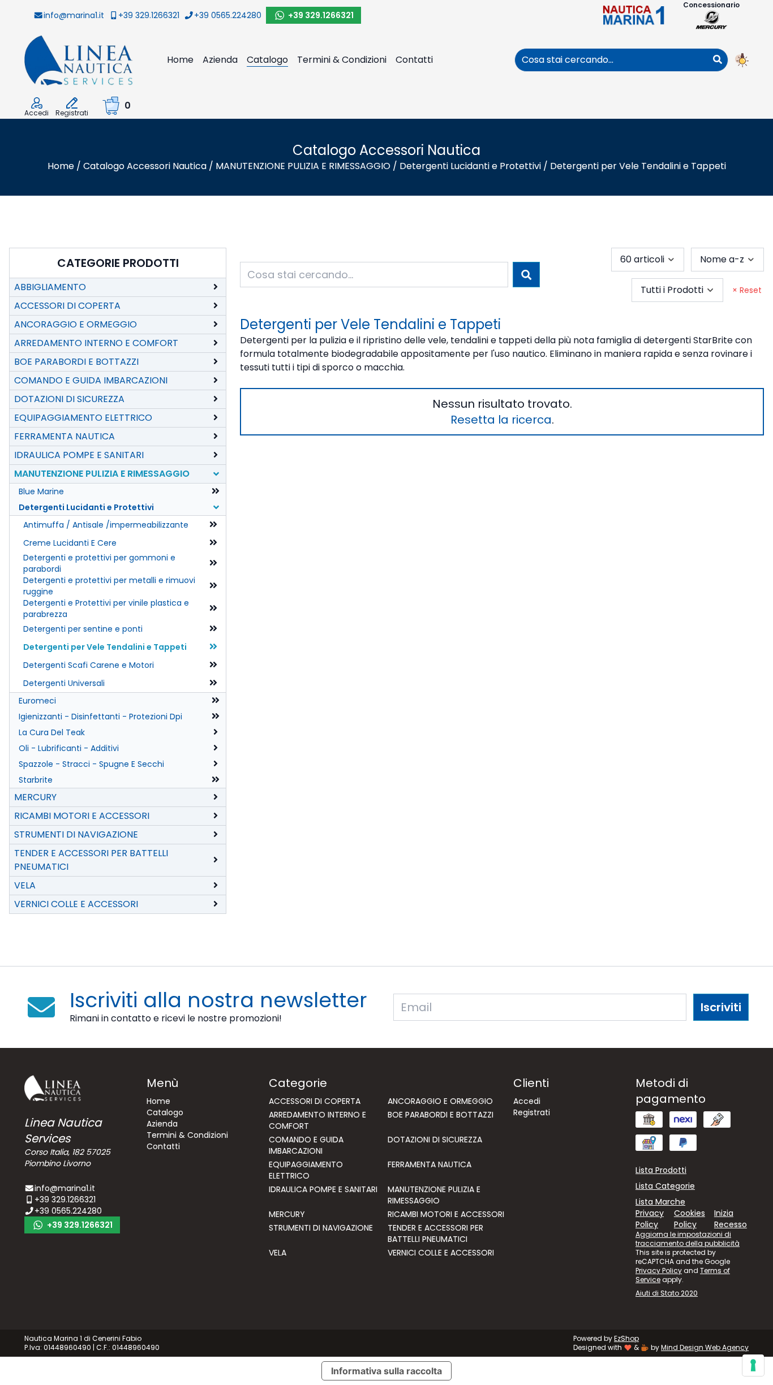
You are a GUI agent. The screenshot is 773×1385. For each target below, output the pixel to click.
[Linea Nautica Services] (78, 59)
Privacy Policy (658, 1270)
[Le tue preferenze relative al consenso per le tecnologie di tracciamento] (753, 1365)
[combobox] (611, 60)
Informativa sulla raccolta (386, 1371)
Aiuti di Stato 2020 (666, 1293)
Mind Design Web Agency (705, 1347)
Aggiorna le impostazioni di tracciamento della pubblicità (687, 1238)
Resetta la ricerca (501, 420)
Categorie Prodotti (118, 263)
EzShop (626, 1338)
